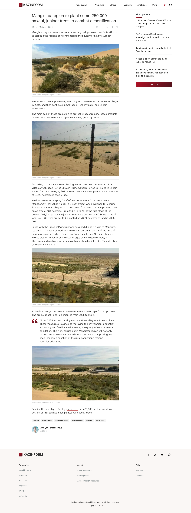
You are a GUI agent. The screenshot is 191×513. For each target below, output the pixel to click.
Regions (89, 420)
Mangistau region (61, 420)
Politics (22, 475)
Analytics (142, 5)
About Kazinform (84, 470)
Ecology (36, 420)
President (99, 5)
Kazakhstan (100, 420)
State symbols (83, 475)
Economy (128, 5)
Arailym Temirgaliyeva (51, 428)
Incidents (23, 496)
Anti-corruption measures (88, 481)
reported (72, 409)
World (21, 491)
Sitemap (139, 470)
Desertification (77, 420)
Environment (47, 420)
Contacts (139, 475)
